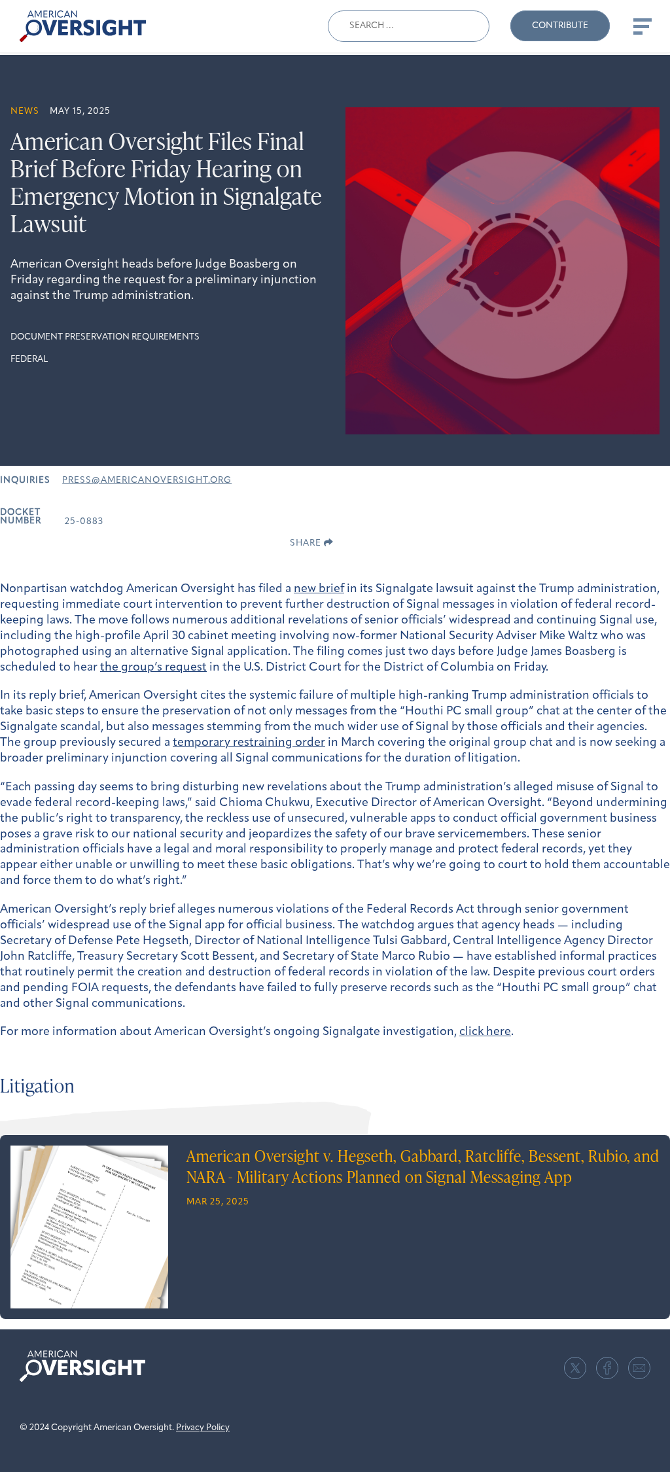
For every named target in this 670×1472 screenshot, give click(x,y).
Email (639, 1368)
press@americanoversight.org (147, 480)
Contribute (560, 26)
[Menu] (641, 26)
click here (485, 1032)
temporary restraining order (249, 743)
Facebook (607, 1368)
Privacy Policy (203, 1428)
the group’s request (153, 668)
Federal (29, 359)
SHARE (307, 543)
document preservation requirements (105, 337)
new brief (319, 589)
